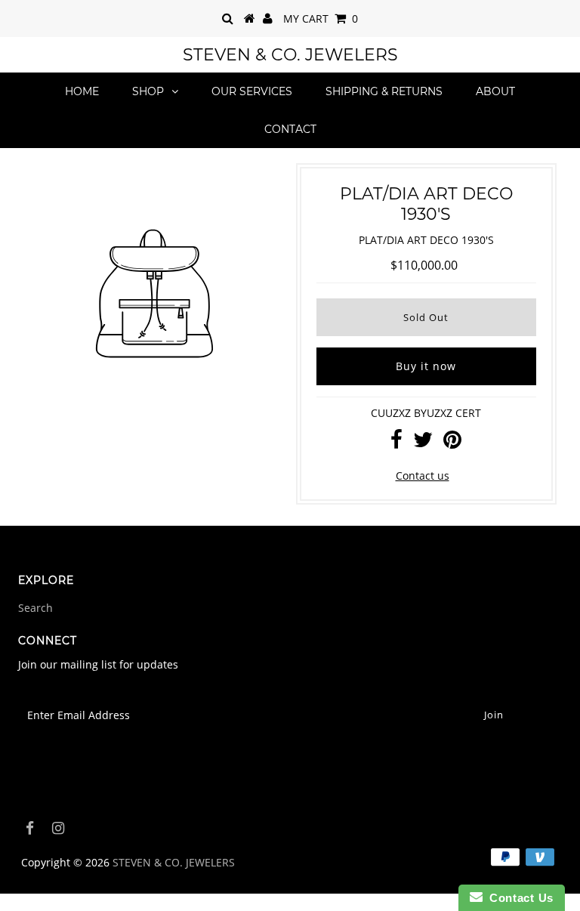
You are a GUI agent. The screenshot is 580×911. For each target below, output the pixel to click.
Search (35, 608)
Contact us (422, 475)
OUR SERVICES (251, 91)
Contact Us (518, 897)
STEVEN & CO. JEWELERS (290, 55)
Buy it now (426, 366)
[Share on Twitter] (423, 443)
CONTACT (290, 129)
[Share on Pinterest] (452, 443)
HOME (82, 91)
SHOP (148, 91)
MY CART (320, 18)
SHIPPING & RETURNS (384, 91)
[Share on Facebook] (396, 443)
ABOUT (495, 91)
